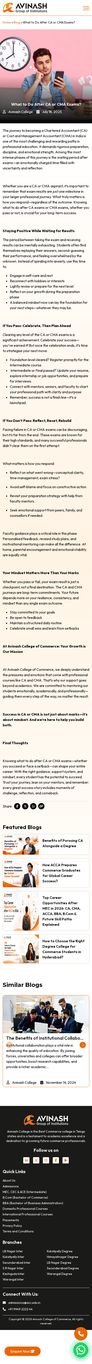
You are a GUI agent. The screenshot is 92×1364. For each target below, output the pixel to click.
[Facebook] (17, 806)
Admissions (11, 1186)
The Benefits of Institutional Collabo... (45, 1038)
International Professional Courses (28, 1214)
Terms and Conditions (18, 1231)
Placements (11, 1220)
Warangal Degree (59, 1274)
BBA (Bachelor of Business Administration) (33, 1203)
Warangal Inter (13, 1279)
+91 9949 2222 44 (20, 1309)
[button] (82, 1045)
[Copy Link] (41, 806)
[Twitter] (25, 806)
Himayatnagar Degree (62, 1257)
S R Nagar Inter (13, 1268)
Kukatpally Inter (13, 1257)
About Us (9, 1180)
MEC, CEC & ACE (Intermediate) (25, 1192)
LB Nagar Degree (59, 1263)
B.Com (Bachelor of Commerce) (25, 1197)
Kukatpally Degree (60, 1251)
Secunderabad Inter (17, 1263)
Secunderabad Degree (63, 1268)
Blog (17, 22)
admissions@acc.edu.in (24, 1303)
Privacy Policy (12, 1226)
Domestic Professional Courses (25, 1209)
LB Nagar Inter (13, 1251)
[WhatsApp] (33, 806)
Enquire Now (20, 1351)
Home (7, 22)
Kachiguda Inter (14, 1274)
